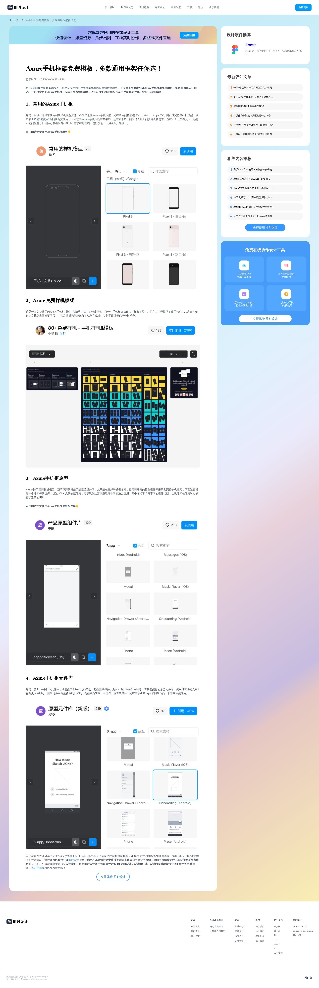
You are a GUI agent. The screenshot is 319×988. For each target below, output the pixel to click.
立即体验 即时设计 (113, 876)
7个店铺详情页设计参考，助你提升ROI (253, 125)
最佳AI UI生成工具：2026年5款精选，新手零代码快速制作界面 (254, 97)
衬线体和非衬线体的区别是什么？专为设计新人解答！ (254, 115)
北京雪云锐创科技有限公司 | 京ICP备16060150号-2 (27, 977)
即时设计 (73, 860)
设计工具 (195, 926)
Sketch (277, 931)
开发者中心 (240, 941)
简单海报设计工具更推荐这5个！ (250, 106)
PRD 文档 (195, 936)
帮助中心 (160, 7)
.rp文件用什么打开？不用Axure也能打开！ (254, 216)
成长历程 (260, 936)
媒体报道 (260, 941)
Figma (250, 44)
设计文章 (14, 20)
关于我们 (214, 7)
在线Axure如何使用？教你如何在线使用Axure (254, 169)
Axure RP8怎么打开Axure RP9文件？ (252, 179)
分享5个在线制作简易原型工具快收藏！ (253, 87)
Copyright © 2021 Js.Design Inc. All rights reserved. (26, 979)
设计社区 (110, 7)
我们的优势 (127, 7)
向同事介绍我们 (217, 931)
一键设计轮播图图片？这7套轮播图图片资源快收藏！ (254, 134)
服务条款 (239, 936)
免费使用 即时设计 (265, 227)
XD (275, 939)
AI (275, 948)
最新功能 (176, 7)
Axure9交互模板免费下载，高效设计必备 (254, 188)
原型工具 (195, 931)
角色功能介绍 (216, 926)
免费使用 (303, 7)
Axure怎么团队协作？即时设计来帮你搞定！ (254, 207)
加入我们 (260, 931)
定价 (200, 7)
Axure (32, 88)
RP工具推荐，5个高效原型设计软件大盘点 (254, 197)
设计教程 (144, 7)
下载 (189, 7)
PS (275, 935)
